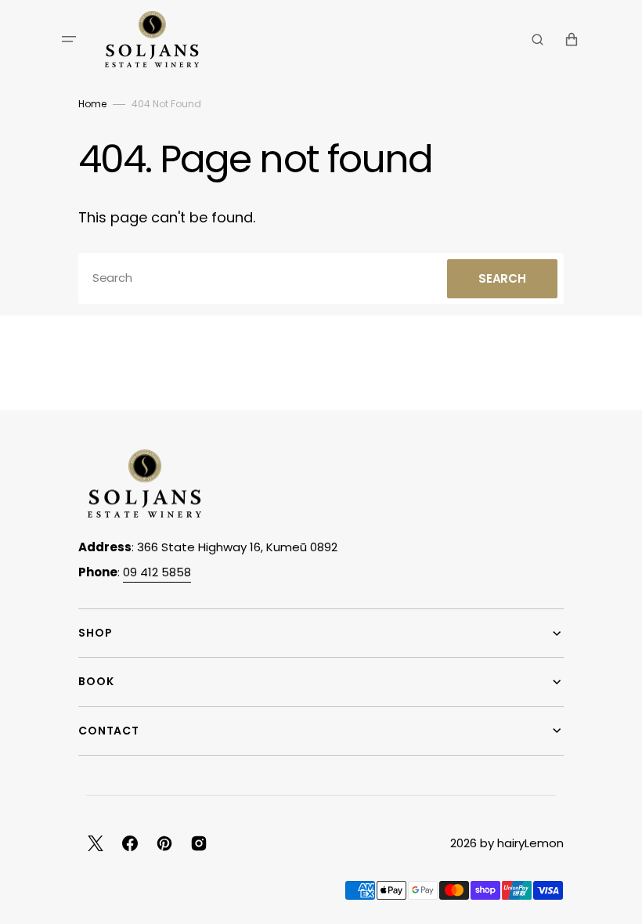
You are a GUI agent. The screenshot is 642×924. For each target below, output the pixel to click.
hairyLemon (530, 843)
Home (92, 103)
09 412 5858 (157, 572)
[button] (69, 39)
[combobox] (321, 278)
